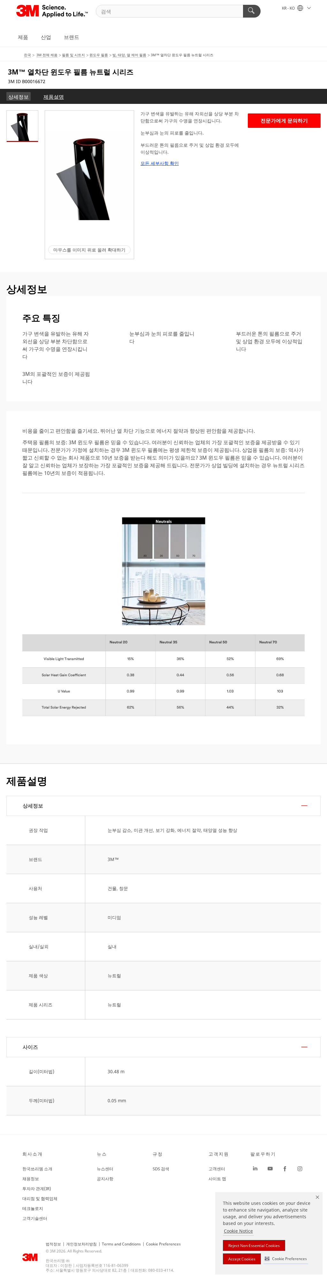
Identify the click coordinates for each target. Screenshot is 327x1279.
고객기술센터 (34, 1218)
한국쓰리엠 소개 (37, 1169)
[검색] (252, 11)
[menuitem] (18, 96)
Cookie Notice (238, 1231)
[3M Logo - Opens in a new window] (52, 11)
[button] (285, 1258)
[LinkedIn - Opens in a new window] (255, 1169)
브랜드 (71, 37)
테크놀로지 (32, 1208)
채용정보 (30, 1179)
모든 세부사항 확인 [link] (160, 163)
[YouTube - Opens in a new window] (270, 1169)
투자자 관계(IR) (36, 1188)
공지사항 (105, 1179)
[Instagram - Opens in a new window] (300, 1169)
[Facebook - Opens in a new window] (285, 1169)
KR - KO (289, 8)
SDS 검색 (161, 1169)
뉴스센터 (105, 1169)
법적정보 (53, 1244)
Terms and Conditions (121, 1244)
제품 (23, 37)
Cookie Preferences (163, 1244)
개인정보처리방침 (81, 1244)
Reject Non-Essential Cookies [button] (254, 1245)
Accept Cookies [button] (241, 1259)
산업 (46, 37)
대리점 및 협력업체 (39, 1198)
